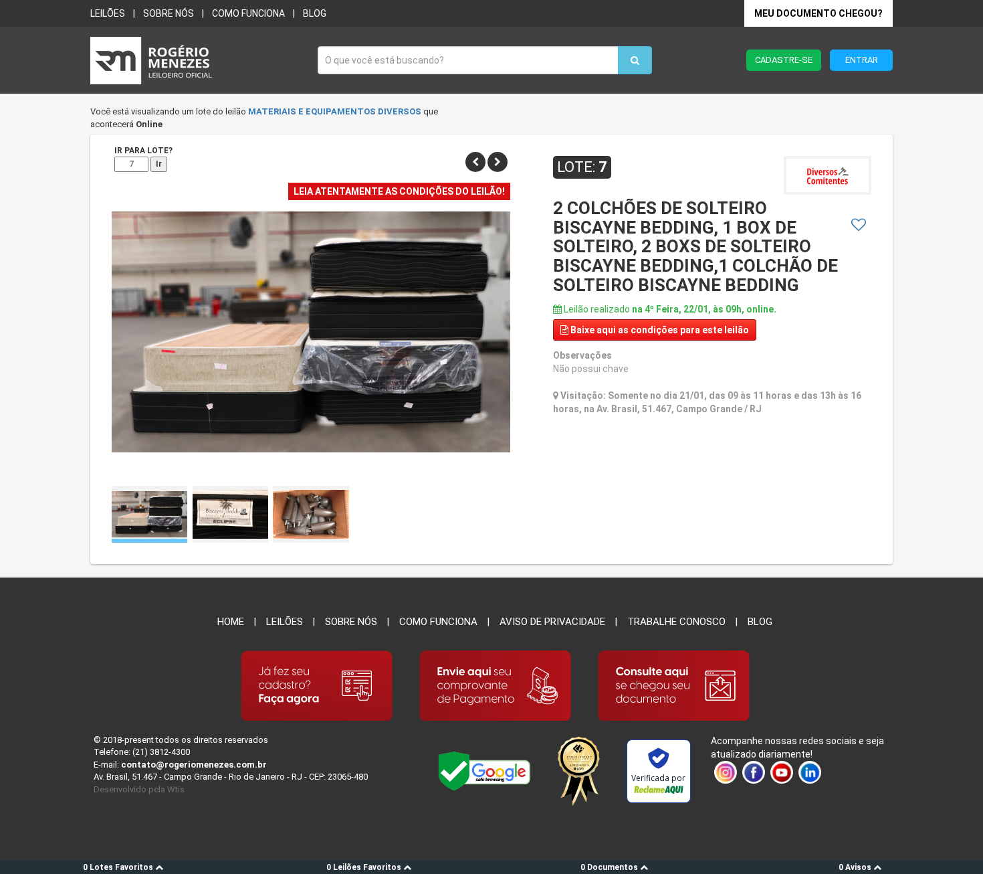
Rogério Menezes (197, 60)
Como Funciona (438, 622)
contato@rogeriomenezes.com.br (194, 765)
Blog (314, 13)
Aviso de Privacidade (552, 622)
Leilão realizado (669, 309)
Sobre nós (168, 13)
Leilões (107, 13)
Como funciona (248, 13)
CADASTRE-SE (783, 60)
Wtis (176, 789)
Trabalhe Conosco (676, 622)
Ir (159, 164)
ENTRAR (861, 60)
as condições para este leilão (659, 330)
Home (230, 622)
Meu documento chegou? (818, 13)
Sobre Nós (351, 622)
